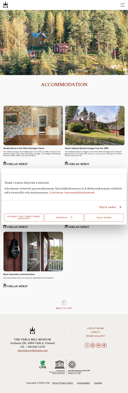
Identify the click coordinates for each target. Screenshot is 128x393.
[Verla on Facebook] (87, 346)
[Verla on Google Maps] (104, 346)
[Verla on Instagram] (92, 346)
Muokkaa (62, 218)
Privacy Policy (66, 383)
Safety (95, 332)
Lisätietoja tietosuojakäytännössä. (72, 192)
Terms (55, 383)
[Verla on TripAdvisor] (98, 346)
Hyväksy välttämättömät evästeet (23, 218)
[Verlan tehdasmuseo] (5, 4)
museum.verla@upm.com (33, 350)
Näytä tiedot (107, 207)
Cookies (98, 383)
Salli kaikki (104, 218)
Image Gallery (95, 336)
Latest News (95, 328)
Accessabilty (83, 383)
